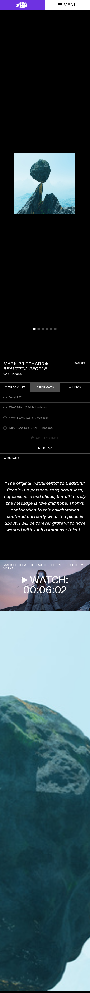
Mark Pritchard (23, 364)
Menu (70, 4)
